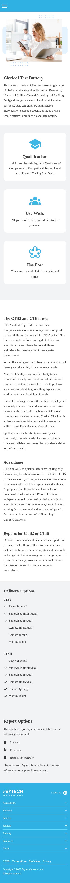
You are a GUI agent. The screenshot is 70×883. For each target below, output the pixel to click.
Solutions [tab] (24, 810)
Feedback (15, 750)
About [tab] (11, 849)
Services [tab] (23, 826)
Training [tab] (24, 833)
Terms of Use (19, 861)
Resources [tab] (15, 841)
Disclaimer (34, 861)
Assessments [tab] (21, 803)
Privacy (47, 861)
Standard (14, 742)
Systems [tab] (15, 818)
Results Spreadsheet (21, 757)
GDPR (6, 861)
